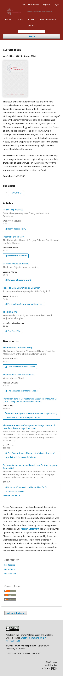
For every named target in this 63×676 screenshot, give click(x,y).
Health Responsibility (26, 212)
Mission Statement (30, 528)
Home (8, 19)
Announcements (48, 19)
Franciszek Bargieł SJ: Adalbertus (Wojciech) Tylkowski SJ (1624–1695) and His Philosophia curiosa (30, 400)
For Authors (9, 569)
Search (31, 36)
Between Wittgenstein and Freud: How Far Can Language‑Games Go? (26, 489)
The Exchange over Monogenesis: (22, 390)
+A (24, 4)
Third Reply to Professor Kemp (29, 350)
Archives (31, 19)
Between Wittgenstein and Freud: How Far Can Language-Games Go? (31, 471)
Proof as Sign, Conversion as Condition (24, 304)
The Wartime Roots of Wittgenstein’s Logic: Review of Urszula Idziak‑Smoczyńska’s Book (30, 433)
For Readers (9, 565)
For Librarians (10, 573)
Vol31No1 (17, 193)
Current (19, 19)
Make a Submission (15, 613)
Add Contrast (34, 4)
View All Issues (10, 495)
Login (56, 4)
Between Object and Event (19, 280)
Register (46, 4)
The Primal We (27, 315)
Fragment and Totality (30, 239)
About (31, 25)
